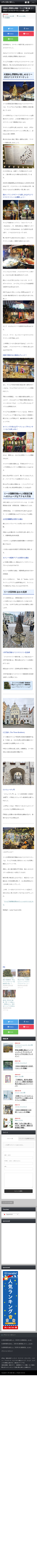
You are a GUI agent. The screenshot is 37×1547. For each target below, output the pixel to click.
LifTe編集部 (7, 17)
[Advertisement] (18, 939)
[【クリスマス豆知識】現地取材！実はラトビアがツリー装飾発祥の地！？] (9, 973)
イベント (17, 1092)
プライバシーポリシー (7, 1351)
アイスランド (18, 1045)
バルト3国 (11, 16)
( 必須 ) (7, 1155)
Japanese (9, 1214)
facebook (28, 2)
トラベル (6, 16)
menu (33, 2)
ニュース (24, 1045)
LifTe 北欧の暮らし (11, 1372)
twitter (26, 2)
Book (16, 1076)
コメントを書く (22, 16)
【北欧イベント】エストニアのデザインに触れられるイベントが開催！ (24, 1098)
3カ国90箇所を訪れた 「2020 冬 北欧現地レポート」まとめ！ (17, 1343)
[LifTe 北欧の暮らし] (8, 2)
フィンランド (18, 1046)
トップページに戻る (7, 1202)
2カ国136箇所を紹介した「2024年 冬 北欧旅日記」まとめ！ (16, 1340)
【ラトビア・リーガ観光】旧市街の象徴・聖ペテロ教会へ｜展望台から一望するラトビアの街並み (9, 1002)
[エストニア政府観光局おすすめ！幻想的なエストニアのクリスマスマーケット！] (24, 973)
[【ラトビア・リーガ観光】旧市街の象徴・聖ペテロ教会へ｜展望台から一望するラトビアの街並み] (9, 993)
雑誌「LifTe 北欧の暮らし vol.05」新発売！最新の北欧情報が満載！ (24, 1125)
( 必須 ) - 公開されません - (12, 1160)
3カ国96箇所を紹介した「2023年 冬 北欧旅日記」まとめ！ (16, 1347)
